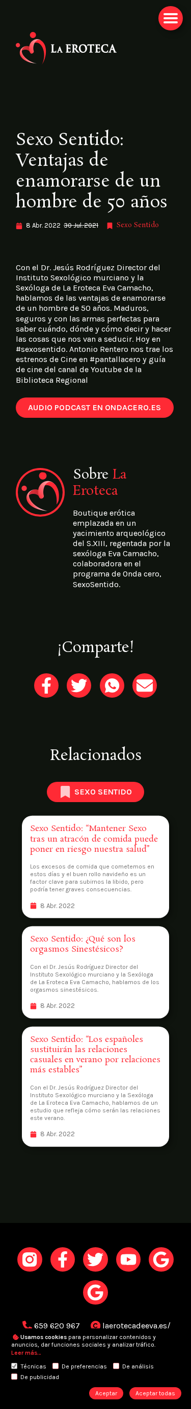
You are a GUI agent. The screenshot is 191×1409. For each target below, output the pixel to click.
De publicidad (39, 1377)
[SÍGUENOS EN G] (161, 1259)
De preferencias (84, 1366)
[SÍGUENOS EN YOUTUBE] (128, 1259)
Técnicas (33, 1366)
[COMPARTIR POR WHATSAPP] (112, 685)
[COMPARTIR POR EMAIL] (144, 685)
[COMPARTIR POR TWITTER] (79, 685)
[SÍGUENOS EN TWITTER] (95, 1259)
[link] (95, 48)
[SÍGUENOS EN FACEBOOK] (62, 1259)
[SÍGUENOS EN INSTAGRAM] (29, 1259)
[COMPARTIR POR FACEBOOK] (46, 685)
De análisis (138, 1366)
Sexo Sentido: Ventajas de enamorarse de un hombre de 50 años (92, 171)
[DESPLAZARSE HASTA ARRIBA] (170, 18)
